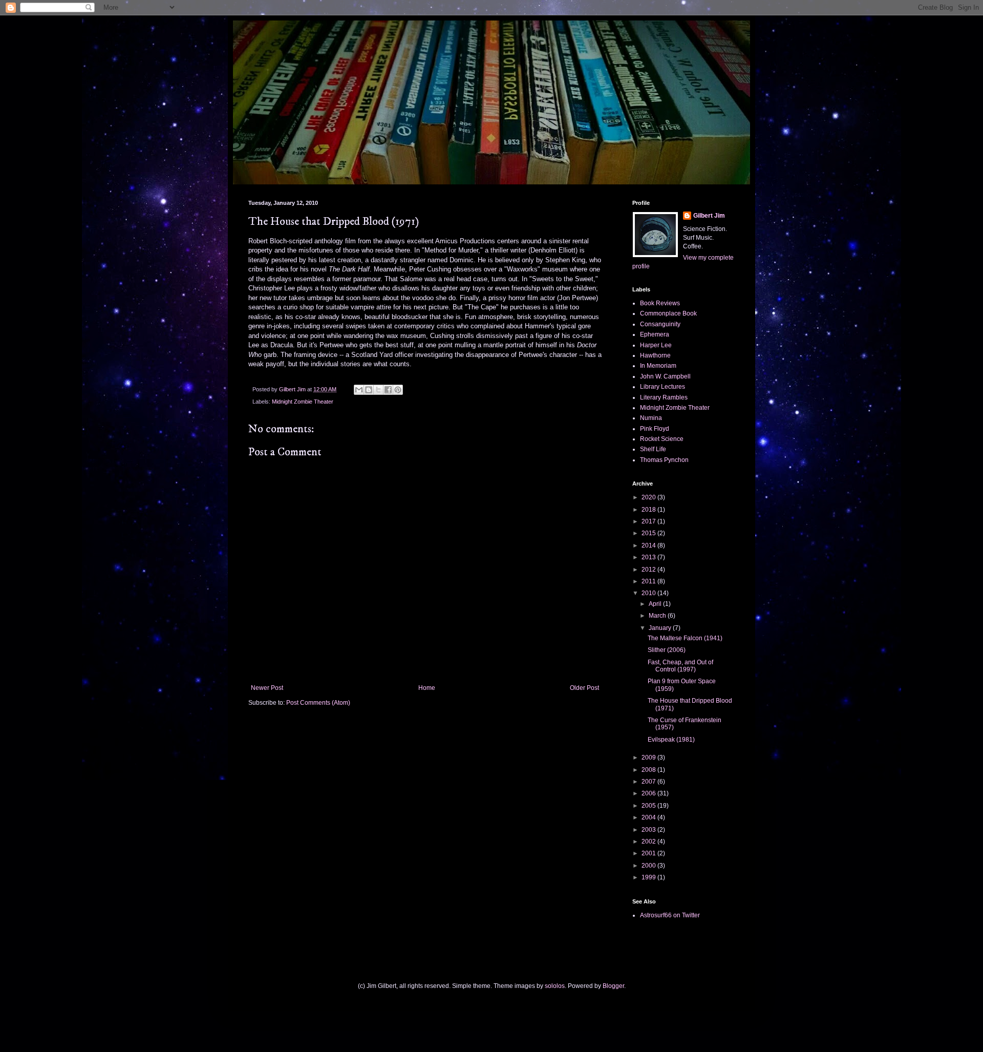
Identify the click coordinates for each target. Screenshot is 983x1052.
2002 (649, 841)
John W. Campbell (665, 376)
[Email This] (359, 390)
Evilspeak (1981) (671, 739)
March (658, 615)
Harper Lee (656, 345)
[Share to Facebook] (388, 390)
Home (426, 687)
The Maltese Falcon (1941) (685, 638)
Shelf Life (653, 449)
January (661, 628)
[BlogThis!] (369, 390)
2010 (649, 593)
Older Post (584, 687)
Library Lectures (662, 386)
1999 (649, 877)
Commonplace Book (668, 313)
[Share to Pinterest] (398, 390)
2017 (649, 521)
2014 (649, 545)
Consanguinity (660, 324)
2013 (649, 557)
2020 (649, 497)
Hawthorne (655, 355)
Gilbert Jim (709, 215)
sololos (555, 986)
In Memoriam (658, 365)
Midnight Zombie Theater (302, 401)
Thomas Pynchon (664, 460)
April (656, 603)
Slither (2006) (667, 650)
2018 (649, 509)
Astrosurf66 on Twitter (670, 915)
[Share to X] (378, 390)
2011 (649, 581)
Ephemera (654, 334)
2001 (649, 853)
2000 (649, 865)
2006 (649, 793)
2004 (649, 817)
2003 (649, 829)
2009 (649, 757)
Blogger (613, 986)
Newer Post (267, 687)
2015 (649, 533)
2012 (649, 569)
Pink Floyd (654, 428)
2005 (649, 805)
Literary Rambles (664, 397)
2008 (649, 769)
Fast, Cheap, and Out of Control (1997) (680, 666)
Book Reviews (660, 303)
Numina (651, 418)
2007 (649, 781)
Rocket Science (661, 439)
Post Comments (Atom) (318, 702)
